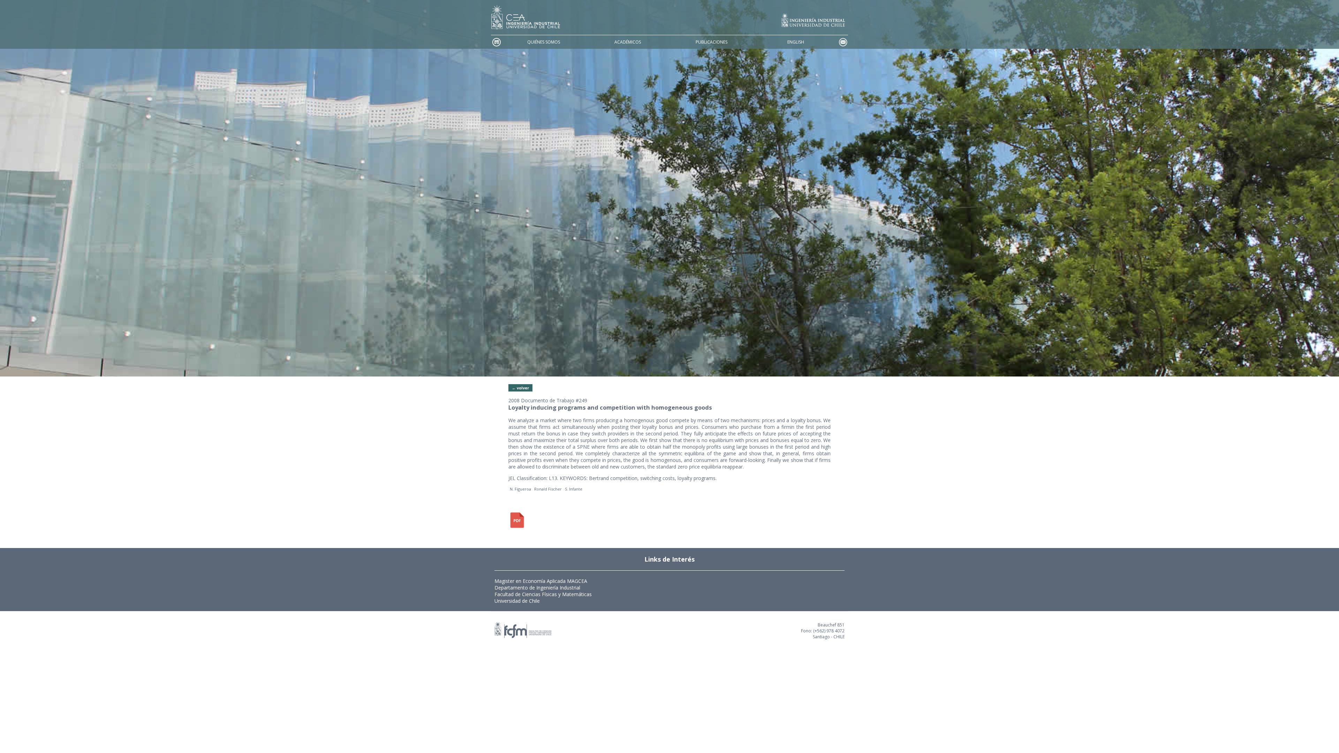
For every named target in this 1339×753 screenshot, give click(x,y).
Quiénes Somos (543, 42)
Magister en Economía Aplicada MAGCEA (540, 581)
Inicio (496, 42)
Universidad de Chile (517, 601)
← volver (520, 387)
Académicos (627, 42)
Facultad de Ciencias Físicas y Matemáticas (543, 594)
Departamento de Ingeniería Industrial (537, 587)
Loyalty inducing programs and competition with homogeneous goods (610, 407)
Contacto (843, 42)
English (795, 42)
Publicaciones (711, 42)
